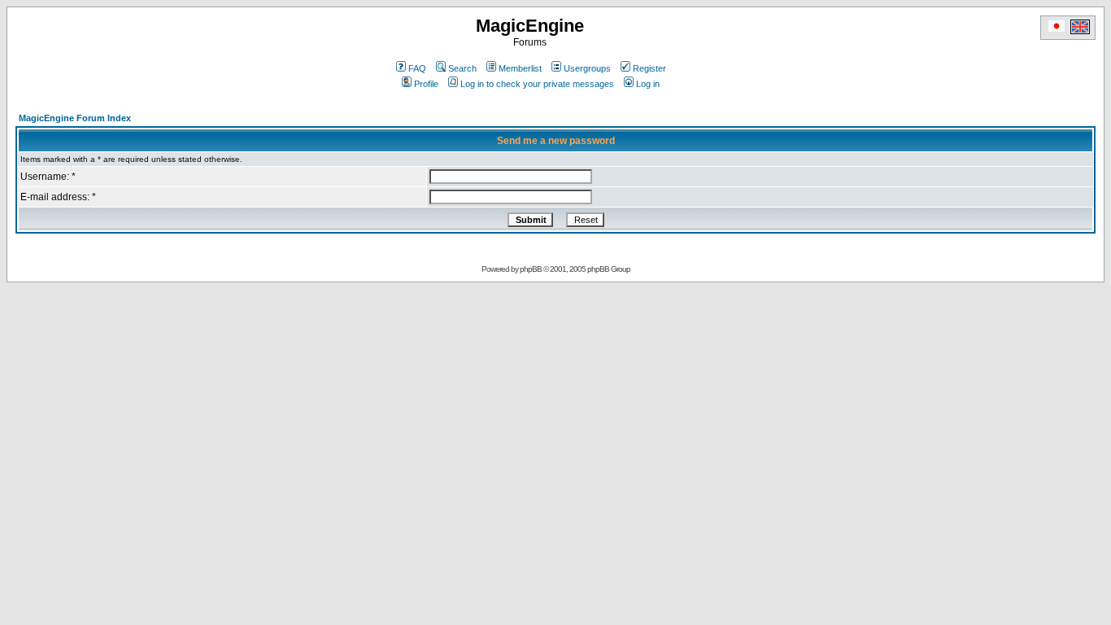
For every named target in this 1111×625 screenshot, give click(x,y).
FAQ (417, 68)
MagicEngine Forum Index (75, 118)
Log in (648, 84)
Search (462, 68)
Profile (426, 84)
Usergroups (587, 68)
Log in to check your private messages (537, 84)
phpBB (531, 268)
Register (649, 68)
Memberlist (520, 68)
